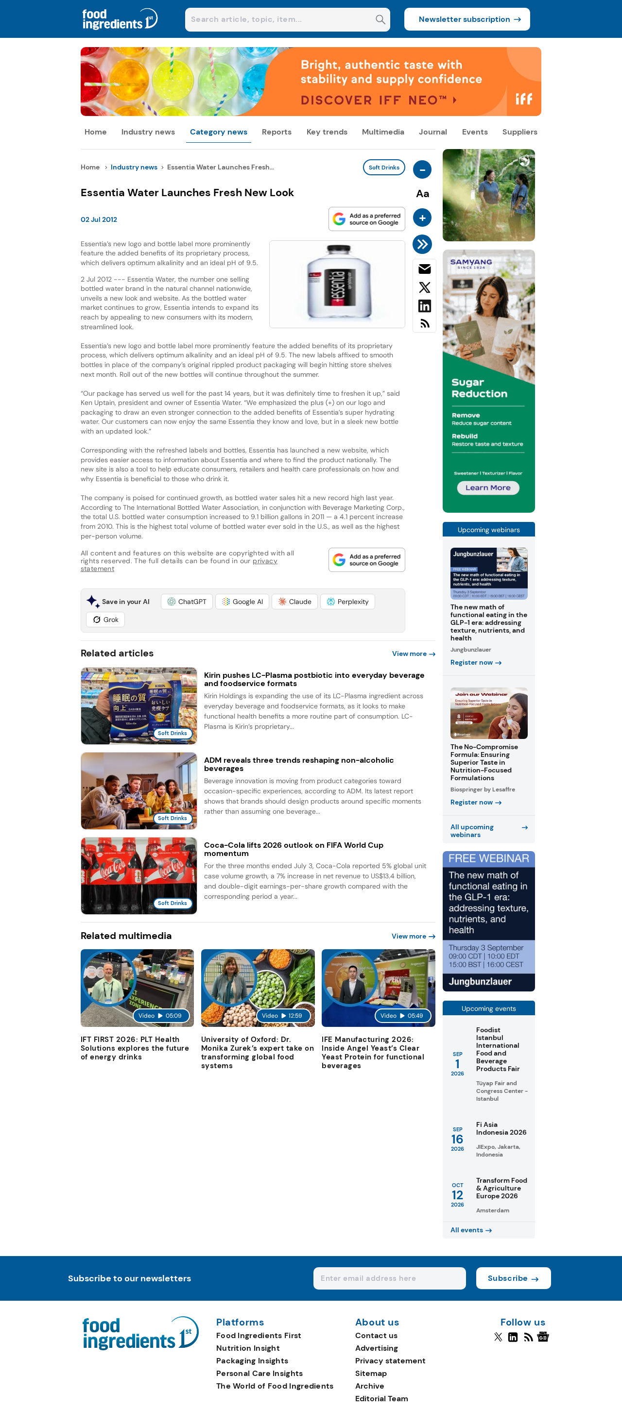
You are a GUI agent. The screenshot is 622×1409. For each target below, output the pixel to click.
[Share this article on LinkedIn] (424, 308)
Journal (433, 131)
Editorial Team (381, 1398)
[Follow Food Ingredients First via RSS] (528, 1341)
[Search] (381, 21)
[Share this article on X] (424, 289)
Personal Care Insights (259, 1373)
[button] (187, 601)
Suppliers (519, 131)
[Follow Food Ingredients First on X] (498, 1341)
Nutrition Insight (248, 1348)
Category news (218, 131)
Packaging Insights (252, 1360)
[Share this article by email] (424, 271)
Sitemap (371, 1373)
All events (466, 1230)
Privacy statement (390, 1360)
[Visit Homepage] (120, 35)
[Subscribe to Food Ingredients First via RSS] (424, 327)
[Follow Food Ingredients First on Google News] (544, 1341)
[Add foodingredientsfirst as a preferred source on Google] (366, 219)
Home (96, 131)
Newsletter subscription (464, 19)
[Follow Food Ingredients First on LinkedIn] (512, 1341)
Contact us (376, 1335)
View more (409, 653)
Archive (369, 1386)
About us (377, 1322)
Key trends (327, 131)
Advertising (376, 1348)
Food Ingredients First (259, 1335)
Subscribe (508, 1278)
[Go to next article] (424, 244)
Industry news (148, 131)
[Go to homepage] (141, 1347)
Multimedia (383, 131)
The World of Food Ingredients (275, 1386)
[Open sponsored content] (311, 113)
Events (475, 131)
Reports (277, 131)
